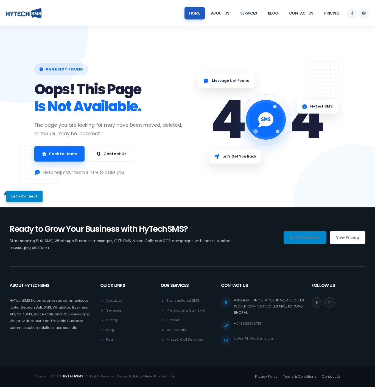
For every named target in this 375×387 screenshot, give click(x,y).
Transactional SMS (183, 300)
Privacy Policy (266, 376)
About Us (220, 13)
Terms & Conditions (299, 376)
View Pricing (347, 237)
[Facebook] (352, 13)
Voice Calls (177, 329)
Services (248, 13)
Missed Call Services (185, 339)
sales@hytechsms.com (255, 338)
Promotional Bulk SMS (186, 310)
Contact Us (301, 13)
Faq (109, 339)
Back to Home (63, 154)
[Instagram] (364, 13)
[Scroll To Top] (365, 381)
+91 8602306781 (247, 323)
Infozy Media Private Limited (155, 376)
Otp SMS (174, 320)
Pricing (332, 13)
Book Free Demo (305, 237)
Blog (273, 13)
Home (194, 13)
